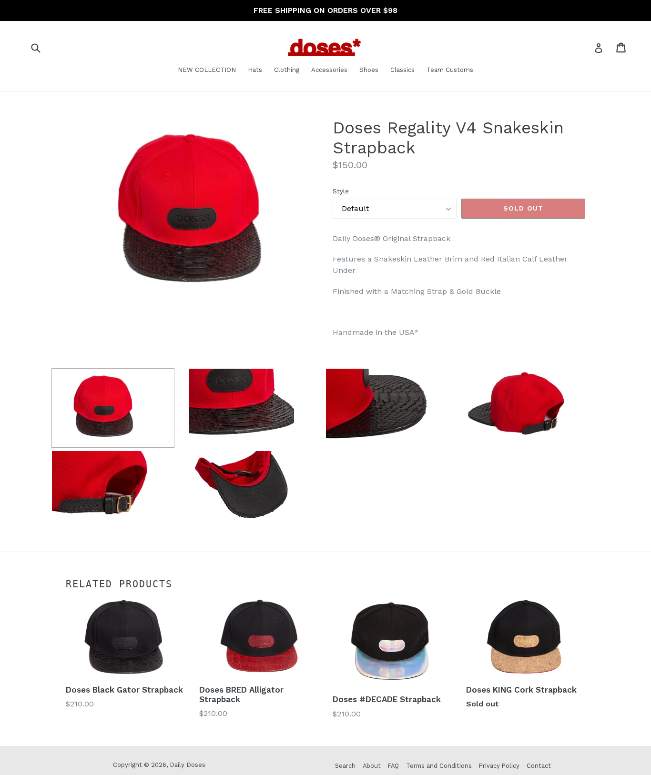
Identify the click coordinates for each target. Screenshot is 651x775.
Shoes (368, 69)
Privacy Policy (499, 765)
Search (345, 765)
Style (341, 191)
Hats (255, 69)
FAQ (393, 765)
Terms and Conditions (439, 765)
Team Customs (450, 69)
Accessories (329, 69)
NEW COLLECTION (207, 69)
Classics (402, 69)
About (372, 765)
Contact (539, 765)
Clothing (286, 69)
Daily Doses (187, 764)
